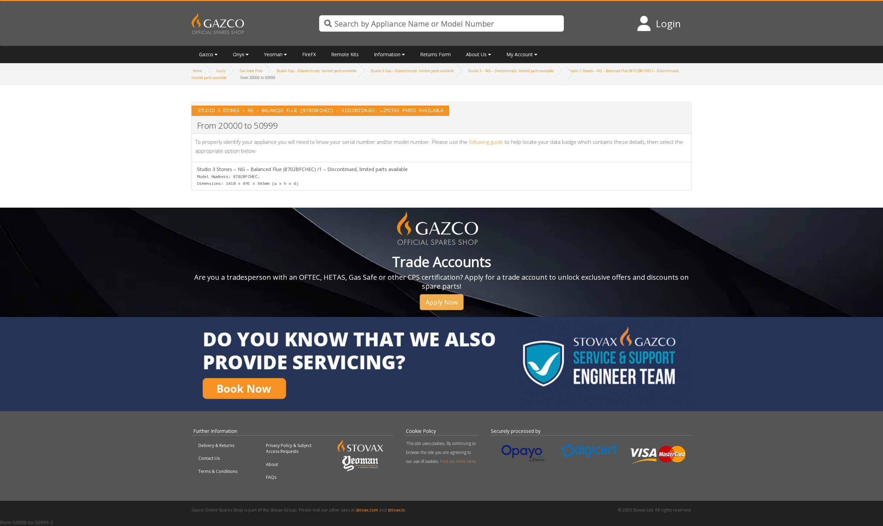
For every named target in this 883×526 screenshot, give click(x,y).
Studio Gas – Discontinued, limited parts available (316, 70)
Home (197, 70)
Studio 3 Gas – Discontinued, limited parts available (412, 70)
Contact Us (209, 458)
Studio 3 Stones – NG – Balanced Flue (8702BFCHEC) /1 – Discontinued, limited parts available (302, 176)
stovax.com (367, 510)
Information (387, 54)
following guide (486, 141)
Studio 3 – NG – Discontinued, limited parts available (511, 70)
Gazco (221, 70)
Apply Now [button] (442, 302)
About (272, 464)
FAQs (271, 477)
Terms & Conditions (217, 471)
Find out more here (458, 461)
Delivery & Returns (216, 445)
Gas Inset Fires (250, 70)
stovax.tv (396, 510)
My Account (519, 54)
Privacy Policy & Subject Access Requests (288, 448)
